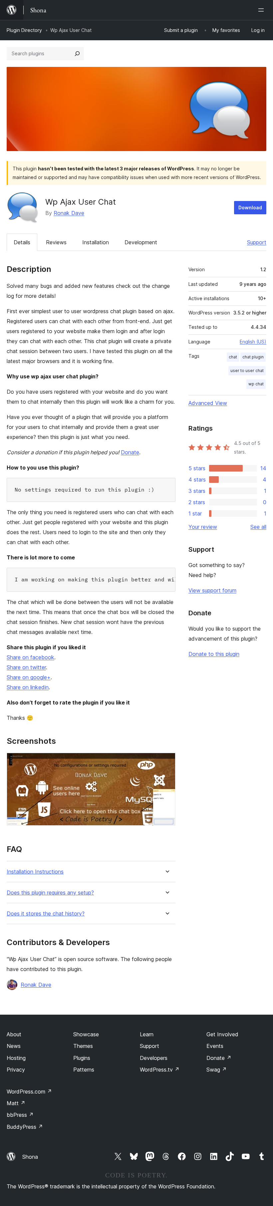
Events (214, 1046)
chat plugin (253, 356)
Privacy (16, 1069)
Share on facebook (30, 657)
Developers (153, 1058)
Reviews (56, 242)
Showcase (86, 1034)
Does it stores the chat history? (46, 913)
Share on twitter (26, 667)
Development (141, 242)
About (14, 1034)
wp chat (256, 383)
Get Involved (222, 1034)
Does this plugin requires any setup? (50, 893)
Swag (216, 1069)
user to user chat (247, 370)
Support (256, 242)
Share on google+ (29, 677)
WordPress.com (29, 1091)
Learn (146, 1034)
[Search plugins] (77, 53)
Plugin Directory (24, 30)
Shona (30, 1156)
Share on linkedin (28, 687)
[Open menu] (262, 10)
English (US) (253, 341)
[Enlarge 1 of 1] (166, 761)
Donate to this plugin (213, 654)
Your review (202, 526)
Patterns (83, 1069)
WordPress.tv (159, 1069)
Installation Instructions (35, 872)
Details (22, 242)
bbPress (20, 1114)
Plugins (81, 1058)
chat (233, 356)
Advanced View (207, 403)
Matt (16, 1103)
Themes (83, 1046)
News (14, 1046)
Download (250, 207)
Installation (95, 242)
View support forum (212, 590)
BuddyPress (25, 1126)
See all (258, 526)
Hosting (16, 1058)
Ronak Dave (69, 213)
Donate (130, 452)
